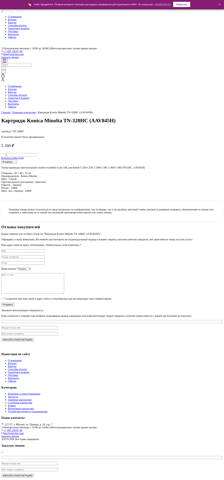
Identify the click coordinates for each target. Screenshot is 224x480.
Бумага (12, 405)
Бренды (12, 22)
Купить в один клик (12, 158)
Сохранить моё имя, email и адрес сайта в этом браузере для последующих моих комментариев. (58, 298)
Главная (5, 112)
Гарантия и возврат (19, 28)
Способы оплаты (17, 25)
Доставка (13, 31)
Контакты (13, 34)
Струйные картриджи (20, 402)
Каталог (12, 19)
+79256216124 (162, 4)
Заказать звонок (10, 57)
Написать (181, 4)
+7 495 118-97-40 (13, 51)
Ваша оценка (9, 268)
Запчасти (13, 396)
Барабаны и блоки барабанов (24, 393)
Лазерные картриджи (24, 112)
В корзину (8, 162)
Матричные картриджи (21, 408)
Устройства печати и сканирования (27, 411)
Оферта (12, 37)
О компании (15, 16)
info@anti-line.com (14, 54)
